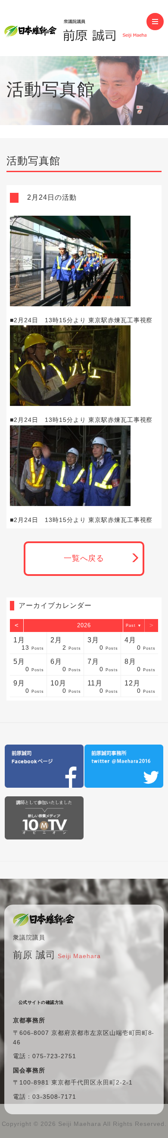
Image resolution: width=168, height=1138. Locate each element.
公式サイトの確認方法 (41, 1002)
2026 (84, 625)
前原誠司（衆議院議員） (75, 28)
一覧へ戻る (84, 558)
